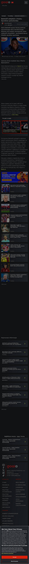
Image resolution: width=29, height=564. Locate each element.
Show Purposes (14, 561)
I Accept (14, 557)
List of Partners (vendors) (7, 553)
